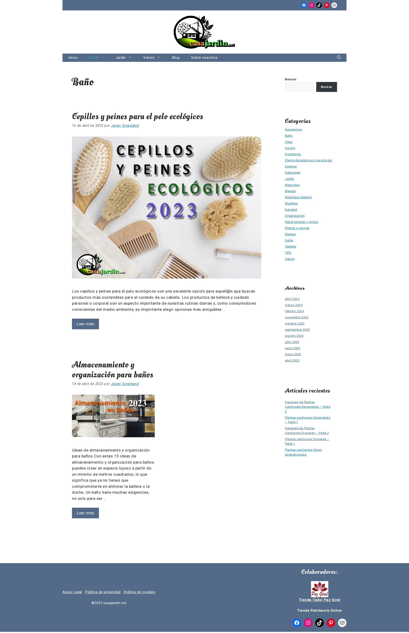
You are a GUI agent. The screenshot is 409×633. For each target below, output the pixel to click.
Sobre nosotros (204, 57)
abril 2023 (292, 360)
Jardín (121, 57)
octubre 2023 (294, 323)
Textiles (290, 246)
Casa (93, 57)
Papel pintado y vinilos (301, 222)
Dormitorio (293, 154)
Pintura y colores (297, 228)
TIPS (288, 252)
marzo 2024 (293, 305)
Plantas (290, 234)
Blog (175, 57)
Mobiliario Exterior (298, 197)
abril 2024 (292, 299)
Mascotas (292, 185)
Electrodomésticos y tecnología (308, 160)
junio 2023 (292, 348)
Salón (289, 240)
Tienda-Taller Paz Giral (319, 600)
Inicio (72, 57)
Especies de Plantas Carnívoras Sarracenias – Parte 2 (307, 406)
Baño (289, 135)
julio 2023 (292, 342)
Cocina (290, 148)
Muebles (291, 203)
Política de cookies (140, 592)
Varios (148, 57)
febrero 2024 (294, 311)
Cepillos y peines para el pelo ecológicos (137, 116)
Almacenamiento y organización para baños (112, 369)
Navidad (291, 209)
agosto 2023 (294, 336)
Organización (295, 215)
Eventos (291, 166)
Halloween (293, 172)
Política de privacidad (102, 592)
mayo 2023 (293, 354)
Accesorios (293, 129)
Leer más (85, 323)
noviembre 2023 (296, 317)
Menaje (290, 191)
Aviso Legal (72, 592)
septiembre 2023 (297, 329)
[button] (339, 58)
